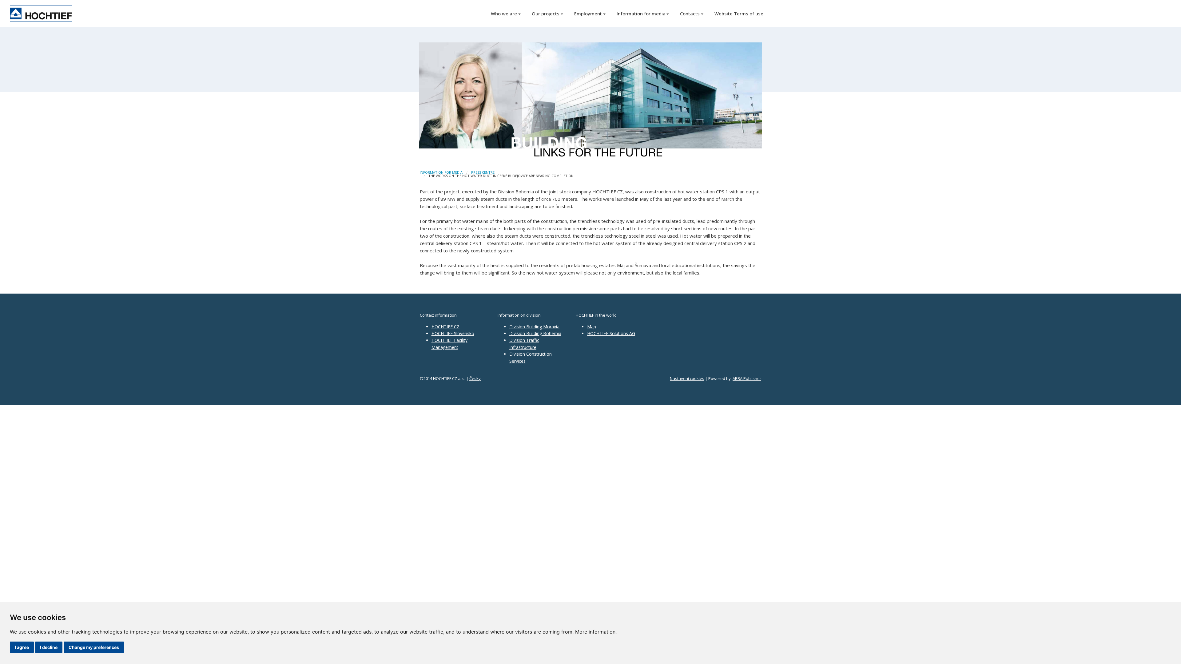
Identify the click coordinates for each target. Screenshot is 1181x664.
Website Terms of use (738, 13)
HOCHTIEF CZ (445, 327)
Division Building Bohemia (535, 333)
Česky (475, 378)
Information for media (441, 172)
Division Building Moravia (534, 327)
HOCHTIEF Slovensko (452, 333)
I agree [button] (22, 647)
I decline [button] (49, 647)
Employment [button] (588, 13)
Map (591, 327)
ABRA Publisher (747, 378)
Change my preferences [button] (94, 647)
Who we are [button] (504, 13)
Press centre (483, 172)
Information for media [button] (641, 13)
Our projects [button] (545, 13)
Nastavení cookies (687, 378)
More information (595, 632)
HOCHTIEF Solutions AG (611, 333)
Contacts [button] (690, 13)
